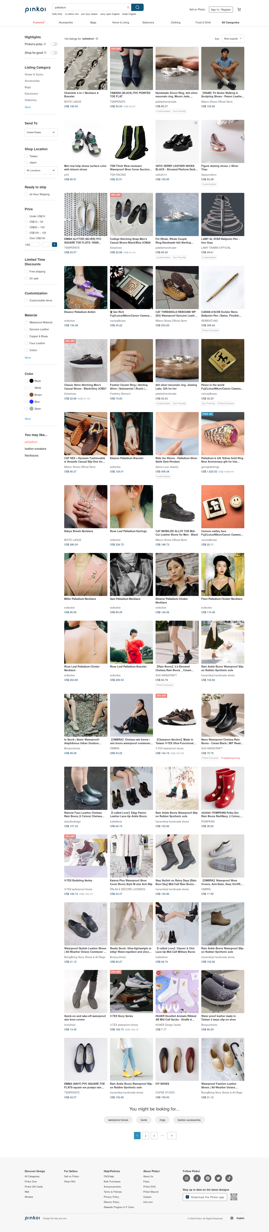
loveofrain (70, 1024)
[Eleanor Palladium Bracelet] (131, 433)
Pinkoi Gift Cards (34, 1186)
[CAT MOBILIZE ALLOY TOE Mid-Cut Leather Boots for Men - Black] (177, 506)
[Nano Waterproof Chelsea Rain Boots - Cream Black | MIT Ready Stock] (222, 715)
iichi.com (148, 1202)
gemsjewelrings (210, 466)
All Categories (32, 1176)
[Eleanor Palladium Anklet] (85, 287)
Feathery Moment (120, 393)
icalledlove (116, 821)
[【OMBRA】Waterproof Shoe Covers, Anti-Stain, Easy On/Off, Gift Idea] (222, 856)
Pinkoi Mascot (150, 1191)
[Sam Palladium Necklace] (131, 574)
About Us (148, 1176)
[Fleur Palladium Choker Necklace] (222, 574)
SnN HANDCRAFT (166, 675)
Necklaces (31, 455)
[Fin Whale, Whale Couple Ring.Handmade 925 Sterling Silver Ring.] (177, 214)
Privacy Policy (111, 1197)
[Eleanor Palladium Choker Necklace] (177, 574)
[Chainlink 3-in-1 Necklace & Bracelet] (85, 68)
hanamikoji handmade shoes (218, 675)
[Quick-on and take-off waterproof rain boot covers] (85, 991)
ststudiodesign (72, 821)
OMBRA (114, 748)
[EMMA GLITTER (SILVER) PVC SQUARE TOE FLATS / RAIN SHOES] (85, 214)
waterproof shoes (118, 1120)
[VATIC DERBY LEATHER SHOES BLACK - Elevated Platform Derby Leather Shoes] (177, 141)
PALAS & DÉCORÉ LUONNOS (127, 889)
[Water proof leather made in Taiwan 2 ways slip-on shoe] (222, 991)
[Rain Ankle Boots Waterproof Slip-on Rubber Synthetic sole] (222, 642)
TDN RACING (118, 174)
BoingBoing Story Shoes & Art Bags (84, 957)
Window (29, 1197)
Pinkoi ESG (149, 1186)
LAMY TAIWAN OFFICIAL (216, 247)
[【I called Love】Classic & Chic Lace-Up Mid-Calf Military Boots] (177, 923)
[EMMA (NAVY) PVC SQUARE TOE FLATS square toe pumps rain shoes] (85, 1059)
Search (137, 7)
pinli (66, 174)
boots (144, 1120)
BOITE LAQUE (72, 101)
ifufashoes (116, 247)
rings (162, 1120)
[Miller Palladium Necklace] (85, 574)
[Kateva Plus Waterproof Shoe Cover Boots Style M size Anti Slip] (131, 856)
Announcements (112, 1186)
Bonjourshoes (72, 748)
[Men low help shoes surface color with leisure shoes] (85, 141)
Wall (27, 1191)
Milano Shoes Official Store (217, 101)
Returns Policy (111, 1202)
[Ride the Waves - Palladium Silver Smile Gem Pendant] (177, 433)
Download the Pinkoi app (207, 1197)
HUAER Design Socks (168, 1024)
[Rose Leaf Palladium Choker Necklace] (85, 642)
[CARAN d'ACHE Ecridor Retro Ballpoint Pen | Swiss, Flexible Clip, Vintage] (222, 287)
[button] (54, 244)
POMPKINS (208, 821)
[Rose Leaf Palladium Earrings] (131, 506)
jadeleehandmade (166, 101)
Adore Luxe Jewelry (167, 466)
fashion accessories (189, 1120)
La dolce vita (72, 14)
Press (146, 1181)
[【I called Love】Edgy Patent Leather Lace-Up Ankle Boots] (131, 788)
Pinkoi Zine (31, 1181)
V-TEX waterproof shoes (170, 748)
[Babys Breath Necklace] (85, 506)
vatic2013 (161, 174)
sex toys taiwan (89, 14)
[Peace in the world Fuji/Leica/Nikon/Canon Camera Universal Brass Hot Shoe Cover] (222, 360)
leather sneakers (35, 448)
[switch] (41, 44)
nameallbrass (118, 320)
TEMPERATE (117, 101)
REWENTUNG (209, 320)
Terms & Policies (113, 1191)
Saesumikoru (208, 174)
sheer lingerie (129, 14)
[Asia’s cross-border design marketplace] (35, 9)
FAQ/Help (109, 1176)
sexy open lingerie (109, 14)
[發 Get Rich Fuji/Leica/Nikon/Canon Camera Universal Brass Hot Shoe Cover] (131, 287)
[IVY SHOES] (177, 1059)
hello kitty (57, 14)
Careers (147, 1197)
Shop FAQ (69, 1181)
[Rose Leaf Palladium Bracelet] (131, 642)
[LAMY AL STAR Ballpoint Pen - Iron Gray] (222, 214)
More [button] (28, 107)
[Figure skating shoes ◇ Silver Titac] (222, 141)
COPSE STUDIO (165, 1092)
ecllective (69, 320)
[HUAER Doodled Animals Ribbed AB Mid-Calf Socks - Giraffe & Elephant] (177, 991)
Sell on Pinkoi (197, 9)
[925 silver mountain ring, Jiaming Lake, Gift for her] (177, 360)
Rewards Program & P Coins (119, 1207)
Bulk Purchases (112, 1181)
